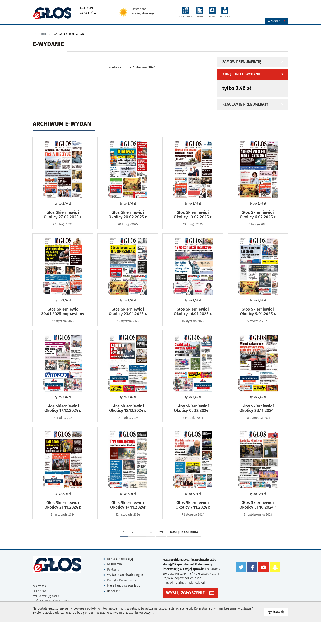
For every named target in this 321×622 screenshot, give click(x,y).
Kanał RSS (114, 591)
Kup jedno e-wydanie (241, 74)
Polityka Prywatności (121, 580)
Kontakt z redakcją (120, 559)
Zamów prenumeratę (241, 61)
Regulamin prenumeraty (245, 104)
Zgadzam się (278, 612)
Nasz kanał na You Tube (123, 585)
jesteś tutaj (40, 34)
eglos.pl (87, 7)
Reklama (113, 570)
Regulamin (114, 564)
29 (161, 532)
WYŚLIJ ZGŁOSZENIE (185, 593)
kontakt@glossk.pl (49, 596)
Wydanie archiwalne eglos (125, 575)
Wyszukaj (275, 21)
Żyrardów (88, 12)
